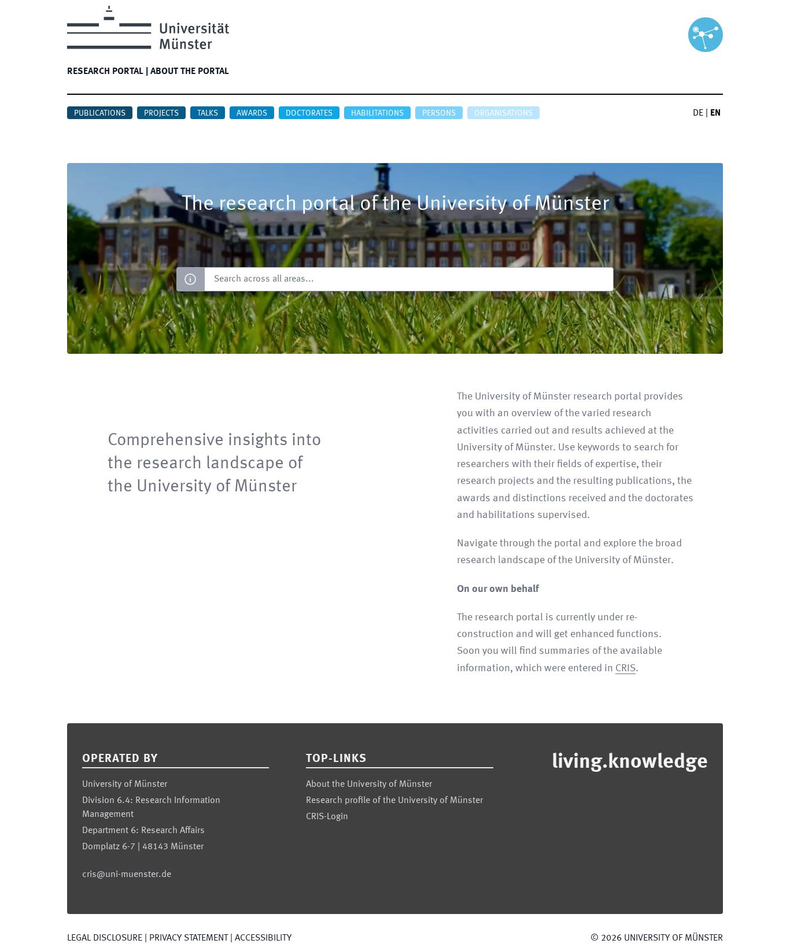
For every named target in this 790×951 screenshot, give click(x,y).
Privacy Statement (188, 938)
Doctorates (309, 113)
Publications (99, 113)
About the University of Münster (369, 784)
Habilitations (377, 113)
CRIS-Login (327, 817)
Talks (207, 113)
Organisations (503, 113)
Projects (161, 113)
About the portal (189, 71)
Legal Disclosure (104, 938)
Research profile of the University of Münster (394, 800)
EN (715, 113)
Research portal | (107, 71)
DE (698, 113)
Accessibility (263, 938)
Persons (439, 113)
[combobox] (409, 279)
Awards (252, 113)
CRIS (625, 668)
